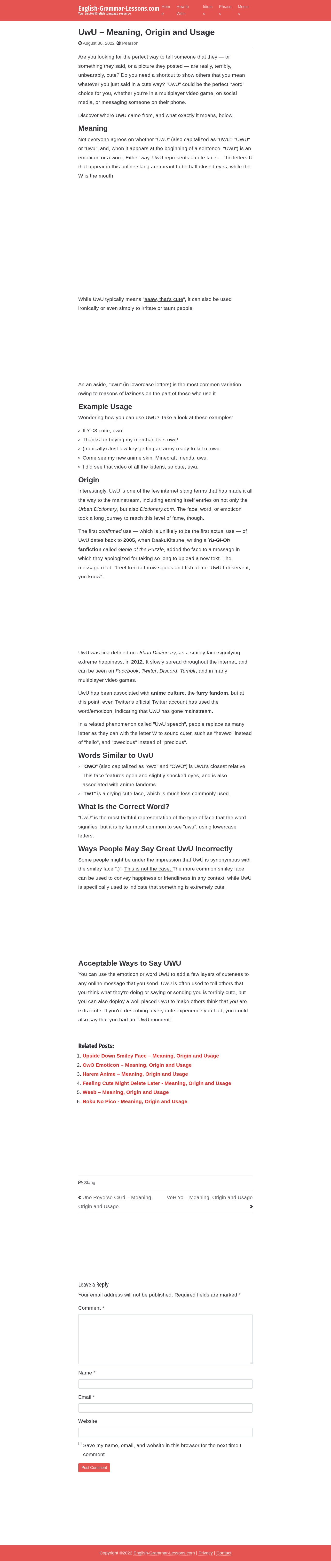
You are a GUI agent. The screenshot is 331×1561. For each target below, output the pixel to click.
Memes (243, 10)
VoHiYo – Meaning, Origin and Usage (210, 1197)
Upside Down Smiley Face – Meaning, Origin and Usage (151, 1055)
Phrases (225, 10)
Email (86, 1397)
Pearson (130, 43)
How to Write (183, 10)
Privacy (205, 1553)
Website (87, 1421)
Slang (89, 1182)
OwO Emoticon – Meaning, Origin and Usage (137, 1065)
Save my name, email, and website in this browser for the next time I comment (162, 1449)
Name (86, 1372)
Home (166, 10)
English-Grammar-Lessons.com (118, 8)
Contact (223, 1553)
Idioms (208, 10)
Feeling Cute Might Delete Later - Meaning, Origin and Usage (157, 1083)
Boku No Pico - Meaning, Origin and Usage (135, 1101)
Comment (91, 1308)
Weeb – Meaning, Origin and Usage (126, 1092)
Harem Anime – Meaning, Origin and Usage (135, 1074)
